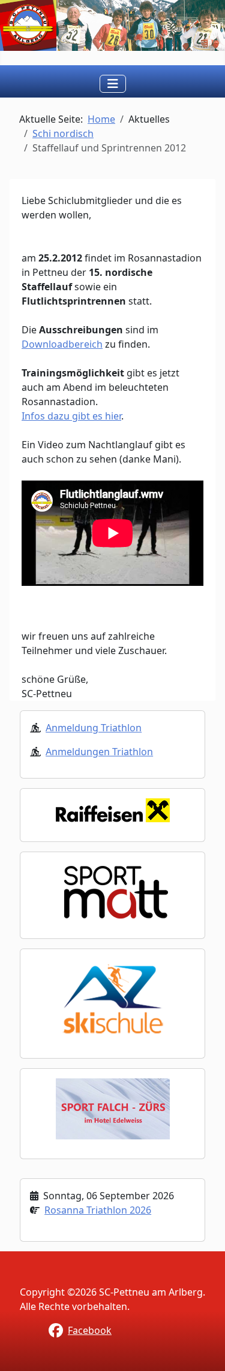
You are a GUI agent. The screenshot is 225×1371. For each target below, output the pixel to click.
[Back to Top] (204, 1348)
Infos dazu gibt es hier (71, 415)
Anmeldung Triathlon (94, 727)
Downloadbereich (62, 344)
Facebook (90, 1330)
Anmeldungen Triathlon (99, 751)
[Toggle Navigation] (113, 84)
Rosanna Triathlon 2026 (97, 1210)
